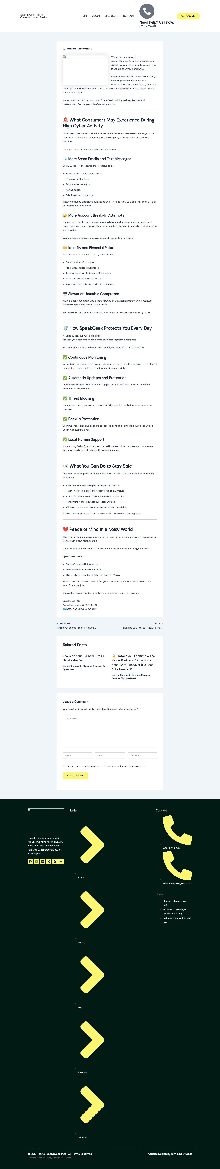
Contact (128, 16)
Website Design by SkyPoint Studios (169, 1154)
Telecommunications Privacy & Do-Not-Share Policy (50, 1158)
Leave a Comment (72, 666)
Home (84, 16)
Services (110, 16)
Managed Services (92, 666)
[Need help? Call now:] (146, 11)
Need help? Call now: (156, 22)
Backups (136, 675)
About (96, 16)
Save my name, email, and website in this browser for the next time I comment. (106, 766)
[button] (116, 16)
